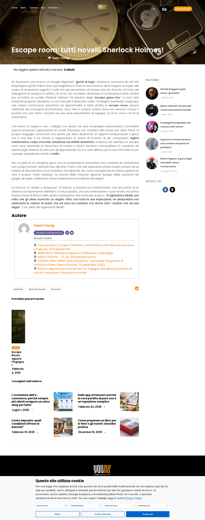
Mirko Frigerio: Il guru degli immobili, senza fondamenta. (176, 162)
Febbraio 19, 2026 (23, 432)
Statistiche (111, 506)
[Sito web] (67, 233)
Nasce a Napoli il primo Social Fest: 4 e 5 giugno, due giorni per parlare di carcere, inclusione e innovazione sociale (83, 271)
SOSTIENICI (182, 8)
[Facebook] (165, 189)
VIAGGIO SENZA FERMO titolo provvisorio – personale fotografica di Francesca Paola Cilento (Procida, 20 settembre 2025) (78, 263)
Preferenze (77, 506)
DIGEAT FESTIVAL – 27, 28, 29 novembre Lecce (67, 257)
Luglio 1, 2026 (20, 410)
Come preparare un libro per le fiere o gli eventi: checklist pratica (97, 424)
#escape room (37, 289)
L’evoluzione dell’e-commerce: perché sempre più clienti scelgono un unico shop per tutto (31, 400)
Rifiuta (57, 514)
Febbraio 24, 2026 (90, 407)
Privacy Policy (133, 498)
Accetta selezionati (103, 514)
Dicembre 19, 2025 (90, 432)
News (23, 7)
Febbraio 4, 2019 (18, 371)
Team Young (60, 58)
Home (15, 7)
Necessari (42, 506)
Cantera (33, 7)
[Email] (72, 233)
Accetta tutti (148, 514)
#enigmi (18, 289)
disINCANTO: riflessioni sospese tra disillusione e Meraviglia (75, 253)
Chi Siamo (53, 7)
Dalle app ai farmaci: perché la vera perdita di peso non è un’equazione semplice (97, 398)
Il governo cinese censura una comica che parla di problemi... (175, 143)
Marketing (144, 506)
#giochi (56, 289)
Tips (43, 7)
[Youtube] (172, 189)
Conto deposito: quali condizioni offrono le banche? (26, 424)
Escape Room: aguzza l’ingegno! (18, 358)
